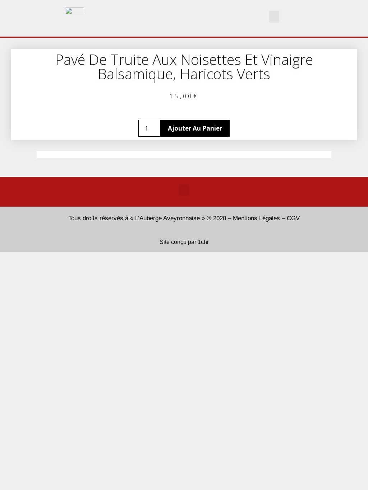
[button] (274, 17)
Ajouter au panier (195, 128)
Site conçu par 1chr (184, 242)
